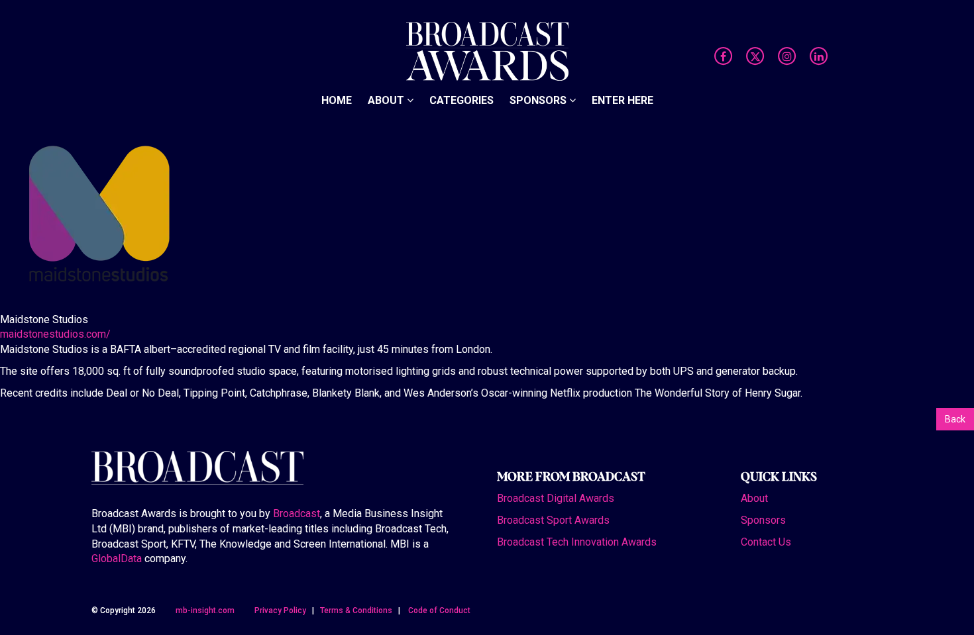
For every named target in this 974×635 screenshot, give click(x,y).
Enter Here (622, 19)
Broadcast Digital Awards (555, 498)
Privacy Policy (280, 610)
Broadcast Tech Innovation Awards (577, 542)
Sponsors (539, 19)
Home (336, 19)
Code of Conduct (439, 610)
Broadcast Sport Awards (553, 520)
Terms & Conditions (356, 610)
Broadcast (296, 513)
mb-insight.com (205, 610)
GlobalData (116, 558)
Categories (461, 19)
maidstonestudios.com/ (55, 334)
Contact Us (766, 542)
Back (955, 419)
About (387, 19)
